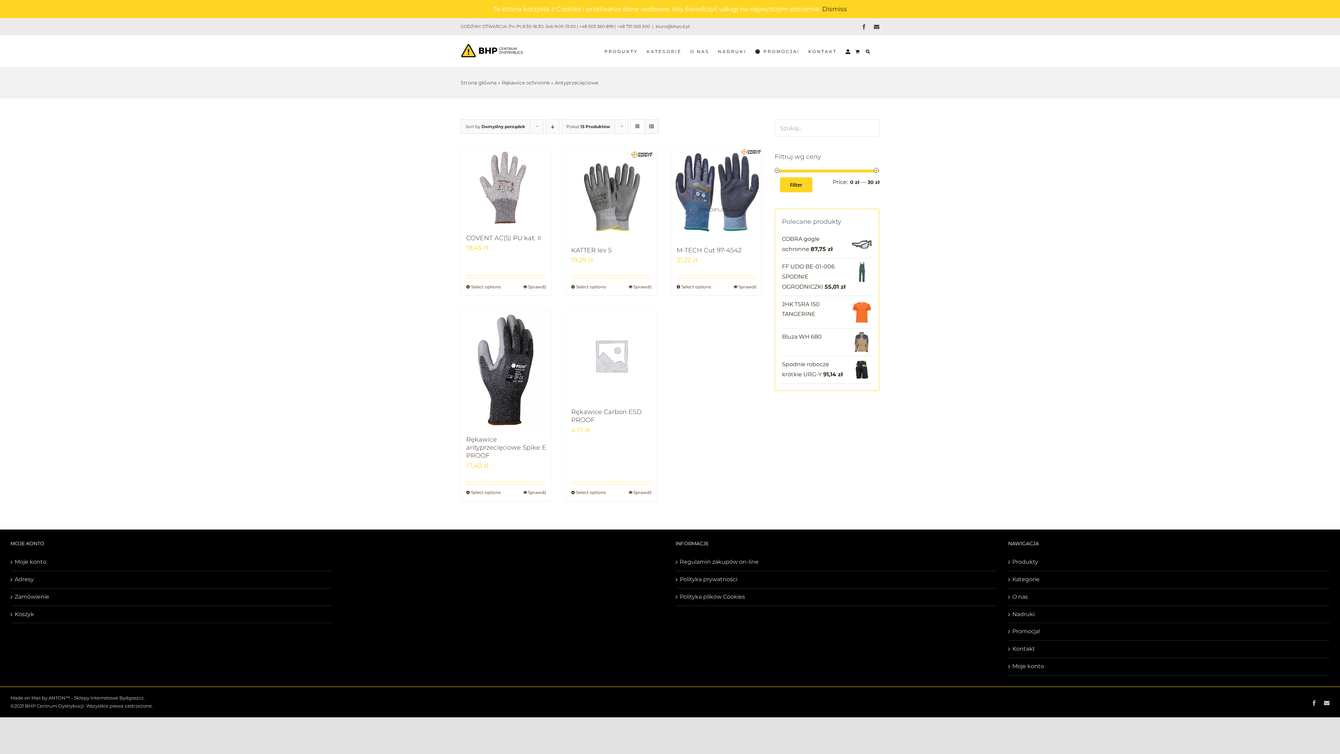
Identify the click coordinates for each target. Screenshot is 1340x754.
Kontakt (1023, 648)
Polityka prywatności (708, 579)
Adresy (24, 579)
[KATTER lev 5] (611, 194)
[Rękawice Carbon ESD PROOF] (611, 355)
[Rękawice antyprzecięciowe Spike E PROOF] (506, 369)
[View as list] (651, 126)
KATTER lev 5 (591, 250)
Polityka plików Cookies (712, 596)
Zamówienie (32, 596)
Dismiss (834, 9)
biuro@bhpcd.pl (673, 26)
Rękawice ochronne (526, 83)
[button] (868, 51)
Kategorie (1026, 579)
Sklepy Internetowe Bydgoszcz (109, 698)
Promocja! (1026, 631)
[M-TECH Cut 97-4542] (716, 194)
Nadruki (1023, 614)
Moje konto (30, 562)
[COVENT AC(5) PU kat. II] (506, 188)
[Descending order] (552, 126)
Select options (486, 286)
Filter (796, 185)
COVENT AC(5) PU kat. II (503, 238)
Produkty (1025, 562)
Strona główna (479, 83)
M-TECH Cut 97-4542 (709, 250)
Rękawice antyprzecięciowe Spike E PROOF (506, 448)
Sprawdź (537, 286)
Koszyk (24, 614)
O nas (1020, 596)
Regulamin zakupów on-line (719, 562)
